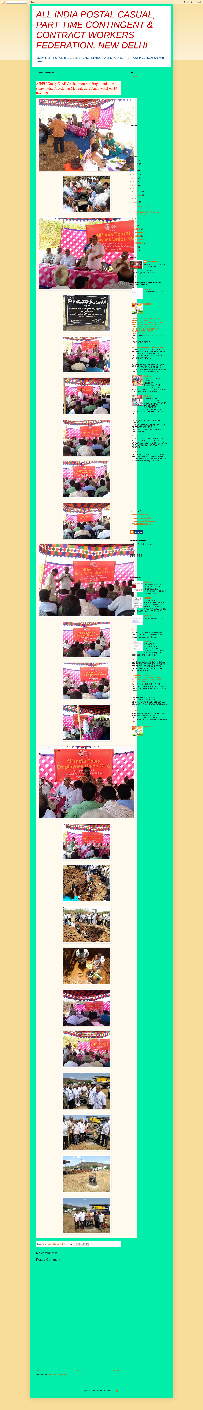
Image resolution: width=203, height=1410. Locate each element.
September (139, 232)
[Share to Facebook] (84, 1244)
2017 (134, 182)
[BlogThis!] (78, 1244)
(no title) (147, 289)
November (138, 239)
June (136, 222)
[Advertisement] (78, 1347)
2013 (134, 168)
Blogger (116, 1391)
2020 (134, 247)
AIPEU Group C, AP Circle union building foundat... (147, 213)
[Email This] (75, 1244)
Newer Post (41, 1371)
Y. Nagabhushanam (155, 261)
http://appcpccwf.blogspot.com (144, 521)
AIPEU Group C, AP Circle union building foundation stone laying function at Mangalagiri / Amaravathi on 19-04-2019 (77, 88)
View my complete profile (140, 276)
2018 (134, 185)
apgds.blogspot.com (140, 515)
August (137, 229)
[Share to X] (81, 1244)
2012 (134, 164)
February (138, 195)
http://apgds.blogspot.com (142, 518)
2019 (134, 189)
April (136, 202)
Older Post (116, 1371)
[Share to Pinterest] (87, 1244)
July (136, 225)
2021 (134, 251)
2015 (134, 175)
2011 (134, 161)
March (137, 199)
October (137, 236)
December (138, 243)
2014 (134, 171)
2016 (134, 178)
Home (79, 1371)
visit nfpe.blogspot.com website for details (148, 347)
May (136, 218)
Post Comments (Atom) (56, 1375)
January (137, 192)
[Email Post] (71, 1244)
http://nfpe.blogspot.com (141, 524)
